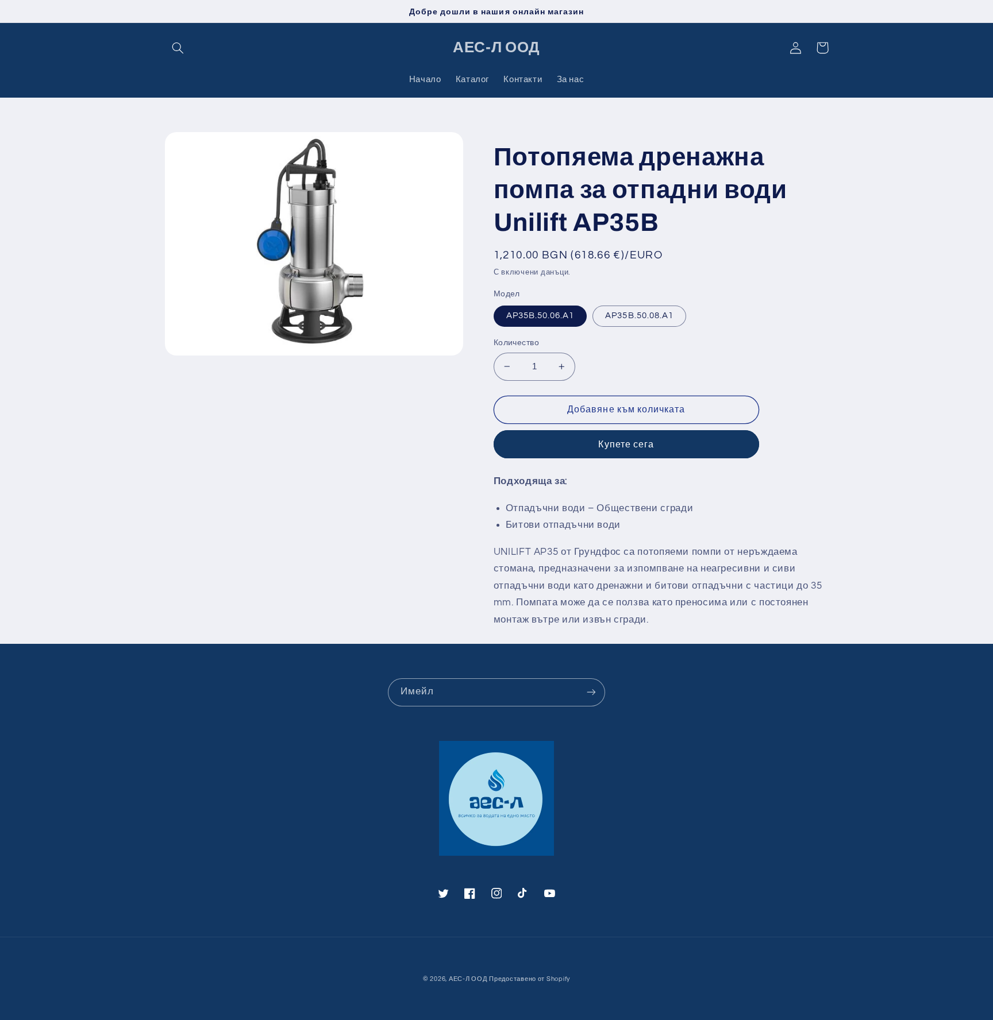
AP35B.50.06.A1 (540, 315)
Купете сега (626, 444)
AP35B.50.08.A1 (639, 315)
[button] (178, 47)
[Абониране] (591, 692)
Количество (516, 343)
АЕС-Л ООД (468, 979)
